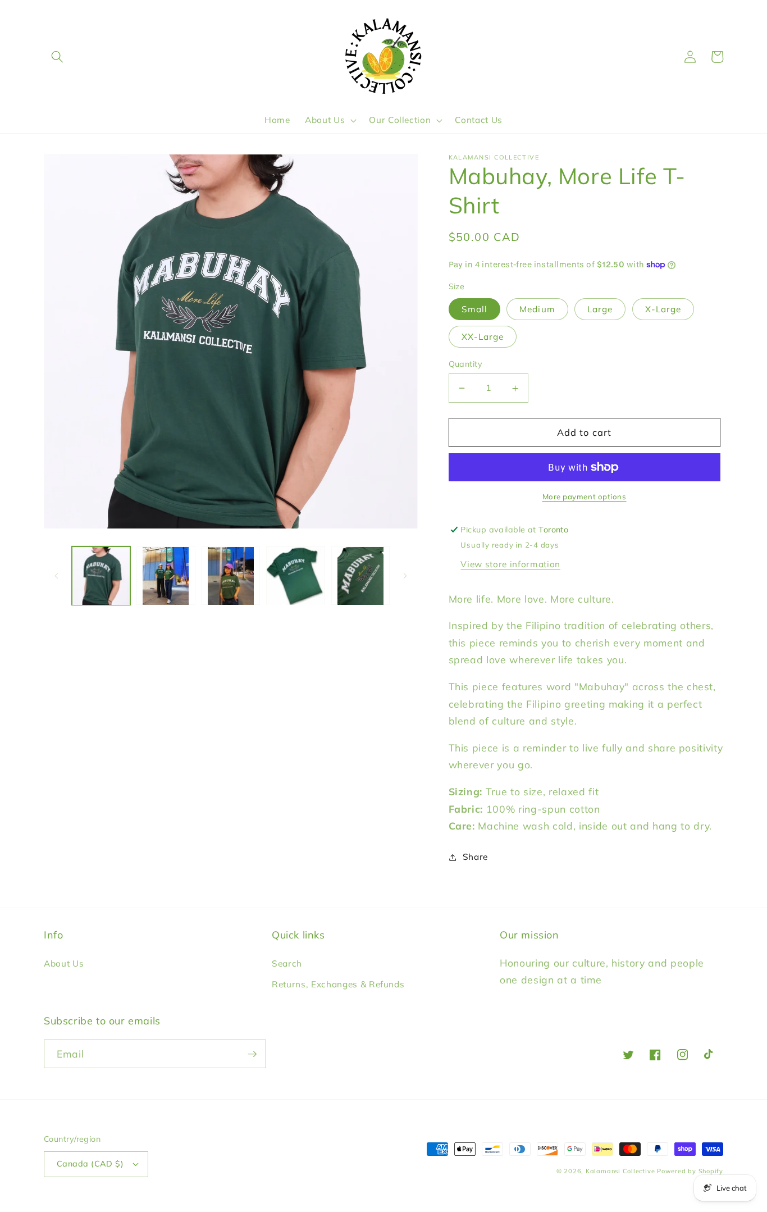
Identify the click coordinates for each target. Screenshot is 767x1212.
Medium (537, 309)
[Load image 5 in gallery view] (360, 575)
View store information (510, 564)
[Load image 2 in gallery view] (165, 575)
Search (287, 963)
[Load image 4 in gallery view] (295, 575)
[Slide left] (56, 575)
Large (600, 309)
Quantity (466, 364)
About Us (64, 963)
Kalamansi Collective (620, 1171)
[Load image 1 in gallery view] (101, 575)
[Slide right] (405, 575)
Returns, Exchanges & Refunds (338, 984)
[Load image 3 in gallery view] (231, 575)
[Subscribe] (252, 1054)
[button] (57, 56)
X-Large (663, 309)
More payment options (584, 496)
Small (475, 309)
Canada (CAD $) (90, 1164)
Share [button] (475, 856)
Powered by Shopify (690, 1171)
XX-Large (483, 336)
